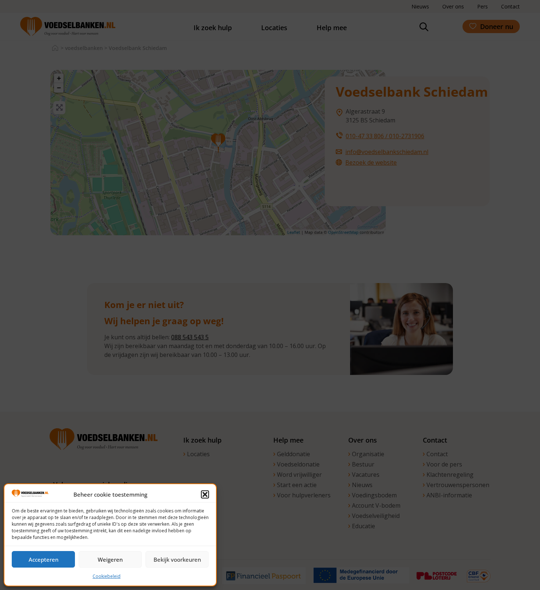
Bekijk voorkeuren (177, 559)
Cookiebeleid (106, 576)
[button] (205, 494)
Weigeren (110, 559)
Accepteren (43, 559)
